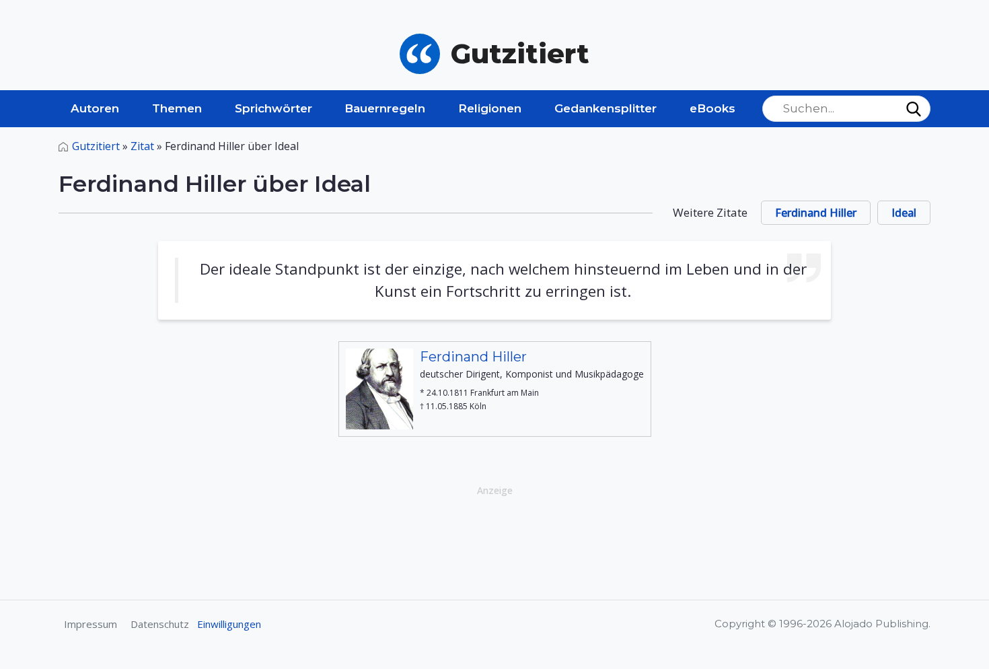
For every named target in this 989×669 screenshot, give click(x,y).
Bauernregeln (384, 108)
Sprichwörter (273, 108)
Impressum (90, 624)
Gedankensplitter (605, 108)
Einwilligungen (229, 624)
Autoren (95, 108)
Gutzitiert (96, 146)
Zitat (142, 146)
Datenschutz (160, 624)
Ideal (903, 212)
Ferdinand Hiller (815, 212)
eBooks (712, 108)
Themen (177, 108)
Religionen (489, 108)
